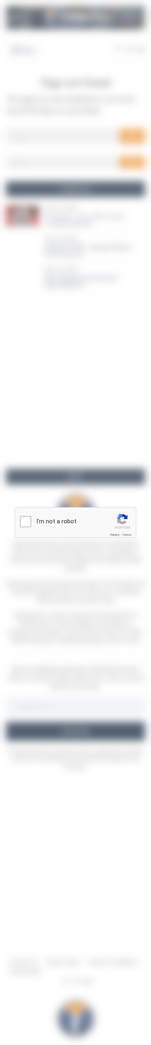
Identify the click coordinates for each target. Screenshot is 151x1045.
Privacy (115, 535)
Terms (127, 535)
